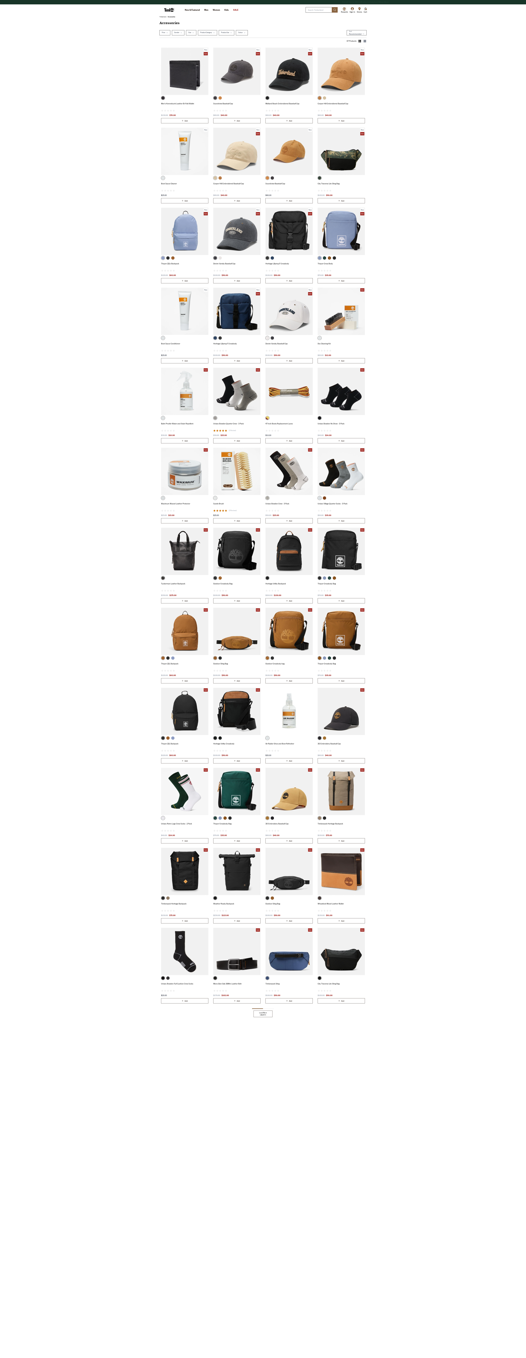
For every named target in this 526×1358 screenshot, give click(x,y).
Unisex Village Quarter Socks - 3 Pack (332, 503)
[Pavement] (215, 98)
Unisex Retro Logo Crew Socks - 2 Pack (176, 823)
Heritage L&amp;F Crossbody (277, 263)
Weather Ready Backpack (223, 903)
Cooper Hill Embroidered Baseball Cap (333, 103)
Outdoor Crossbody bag (275, 663)
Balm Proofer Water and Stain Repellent (177, 423)
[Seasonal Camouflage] (319, 178)
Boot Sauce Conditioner (170, 343)
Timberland (162, 17)
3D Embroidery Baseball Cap (329, 743)
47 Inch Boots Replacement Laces (279, 423)
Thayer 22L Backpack (169, 663)
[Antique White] (220, 258)
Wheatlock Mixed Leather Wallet (331, 903)
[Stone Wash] (163, 258)
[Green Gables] (324, 258)
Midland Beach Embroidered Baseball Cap (282, 103)
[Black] (163, 98)
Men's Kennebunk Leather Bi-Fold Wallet (177, 103)
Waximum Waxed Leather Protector (175, 503)
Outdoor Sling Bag (220, 663)
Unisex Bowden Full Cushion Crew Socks (177, 983)
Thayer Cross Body (325, 263)
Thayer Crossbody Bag (327, 583)
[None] (267, 738)
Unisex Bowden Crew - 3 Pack (277, 503)
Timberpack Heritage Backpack (330, 823)
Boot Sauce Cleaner (169, 183)
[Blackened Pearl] (215, 258)
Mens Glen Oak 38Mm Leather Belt (227, 983)
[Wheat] (220, 98)
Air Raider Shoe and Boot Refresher (279, 743)
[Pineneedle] (163, 818)
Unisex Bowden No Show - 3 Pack (331, 423)
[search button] (335, 10)
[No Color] (163, 178)
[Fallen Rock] (319, 818)
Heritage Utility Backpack (275, 583)
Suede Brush (218, 503)
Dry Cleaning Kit (324, 343)
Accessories (171, 17)
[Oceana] (272, 258)
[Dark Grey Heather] (168, 978)
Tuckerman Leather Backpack (173, 583)
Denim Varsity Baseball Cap (224, 263)
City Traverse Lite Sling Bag (329, 183)
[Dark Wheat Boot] (173, 258)
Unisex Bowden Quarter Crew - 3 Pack (228, 423)
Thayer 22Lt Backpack (170, 263)
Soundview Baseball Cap (223, 103)
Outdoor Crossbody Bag (222, 583)
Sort (350, 31)
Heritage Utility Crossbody (223, 743)
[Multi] (319, 338)
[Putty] (324, 98)
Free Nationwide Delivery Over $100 (263, 2)
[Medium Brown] (267, 418)
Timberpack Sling (272, 983)
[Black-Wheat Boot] (324, 818)
